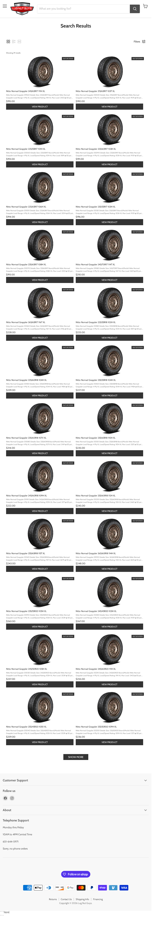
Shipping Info (82, 899)
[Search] (135, 9)
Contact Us (66, 899)
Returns (53, 899)
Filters (137, 41)
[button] (8, 41)
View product (40, 106)
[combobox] (83, 9)
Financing (98, 899)
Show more (75, 757)
